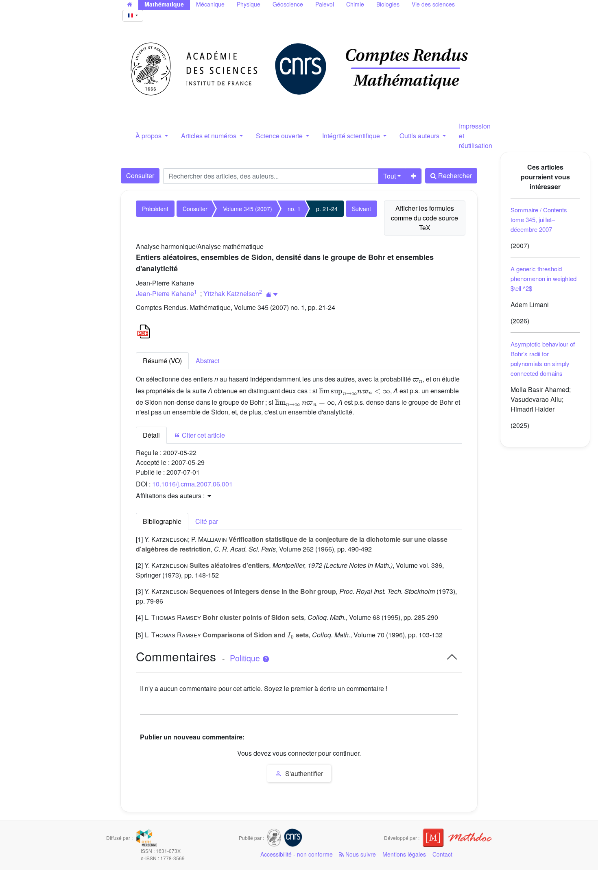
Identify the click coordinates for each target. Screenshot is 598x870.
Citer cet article (202, 435)
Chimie (355, 4)
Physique (248, 4)
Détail (151, 435)
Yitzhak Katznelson (231, 293)
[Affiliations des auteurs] (272, 294)
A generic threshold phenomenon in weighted (543, 278)
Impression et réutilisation (475, 135)
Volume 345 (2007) (247, 209)
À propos (149, 135)
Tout (389, 176)
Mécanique (210, 4)
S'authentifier (303, 773)
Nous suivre (360, 854)
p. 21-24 (327, 209)
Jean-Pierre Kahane (165, 293)
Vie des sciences (433, 4)
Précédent (155, 209)
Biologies (387, 4)
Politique (246, 658)
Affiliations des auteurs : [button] (171, 495)
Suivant (361, 209)
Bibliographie (162, 521)
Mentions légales (404, 854)
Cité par (206, 521)
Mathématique (164, 4)
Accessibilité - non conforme (296, 854)
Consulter (140, 175)
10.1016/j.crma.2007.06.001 (192, 483)
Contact (442, 854)
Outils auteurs (420, 135)
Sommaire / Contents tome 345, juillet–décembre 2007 (539, 219)
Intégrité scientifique (352, 135)
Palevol (324, 4)
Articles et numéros (209, 135)
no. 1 (294, 209)
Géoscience (288, 4)
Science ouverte (280, 135)
